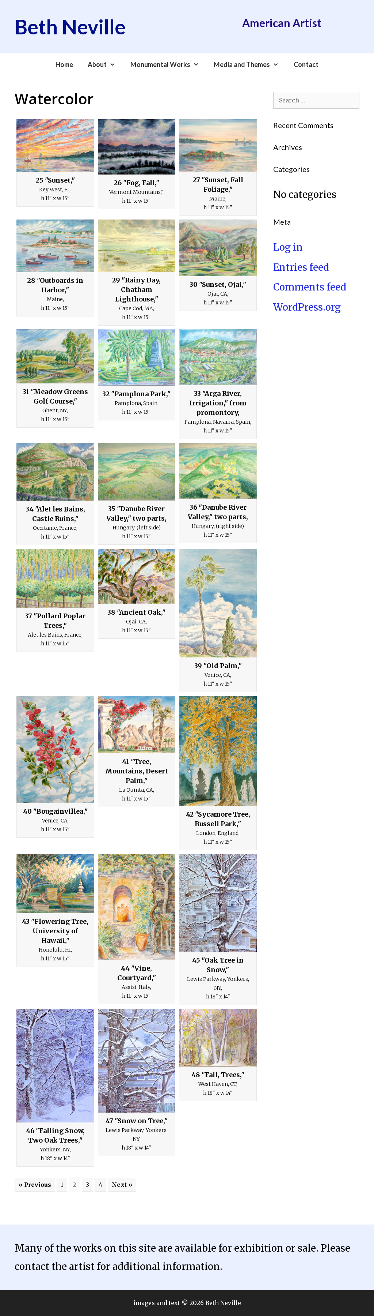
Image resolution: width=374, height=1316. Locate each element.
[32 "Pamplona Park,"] (137, 357)
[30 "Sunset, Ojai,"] (218, 248)
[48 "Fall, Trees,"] (218, 1037)
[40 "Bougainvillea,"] (55, 749)
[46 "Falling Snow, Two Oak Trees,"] (55, 1066)
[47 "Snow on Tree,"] (137, 1061)
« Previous (35, 1184)
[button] (115, 64)
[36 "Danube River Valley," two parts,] (218, 471)
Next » (122, 1184)
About (97, 64)
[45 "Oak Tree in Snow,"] (218, 903)
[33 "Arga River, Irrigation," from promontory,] (218, 357)
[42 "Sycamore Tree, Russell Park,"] (218, 751)
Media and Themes (242, 64)
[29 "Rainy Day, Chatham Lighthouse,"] (137, 246)
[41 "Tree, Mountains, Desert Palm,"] (137, 724)
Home (64, 64)
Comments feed (309, 287)
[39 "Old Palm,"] (218, 603)
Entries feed (301, 267)
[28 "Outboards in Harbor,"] (55, 246)
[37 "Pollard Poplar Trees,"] (55, 578)
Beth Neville (70, 27)
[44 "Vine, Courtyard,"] (137, 907)
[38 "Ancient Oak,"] (137, 576)
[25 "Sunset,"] (55, 145)
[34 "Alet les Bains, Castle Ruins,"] (55, 472)
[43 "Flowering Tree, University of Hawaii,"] (55, 883)
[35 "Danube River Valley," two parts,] (137, 471)
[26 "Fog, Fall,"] (137, 147)
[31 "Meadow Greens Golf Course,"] (55, 356)
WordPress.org (307, 307)
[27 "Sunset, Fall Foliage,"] (218, 145)
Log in (288, 247)
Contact (306, 64)
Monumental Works (160, 64)
